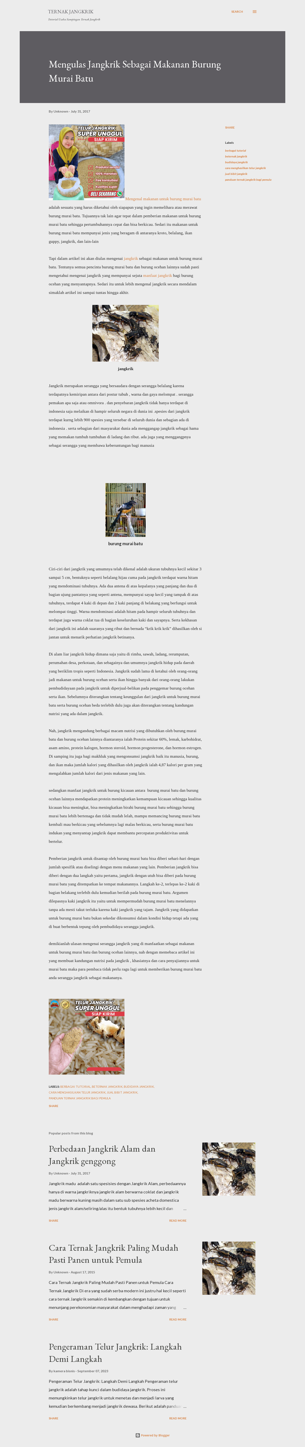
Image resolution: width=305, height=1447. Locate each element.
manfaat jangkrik (157, 275)
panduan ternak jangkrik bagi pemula (248, 179)
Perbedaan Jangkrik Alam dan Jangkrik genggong (102, 1155)
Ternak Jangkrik (70, 11)
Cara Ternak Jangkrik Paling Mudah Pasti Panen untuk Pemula (113, 1254)
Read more (178, 1220)
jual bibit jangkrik (236, 174)
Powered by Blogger (155, 1435)
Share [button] (230, 127)
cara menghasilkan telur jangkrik (245, 168)
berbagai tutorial (235, 150)
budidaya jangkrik (236, 162)
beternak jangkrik (236, 156)
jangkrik (130, 258)
